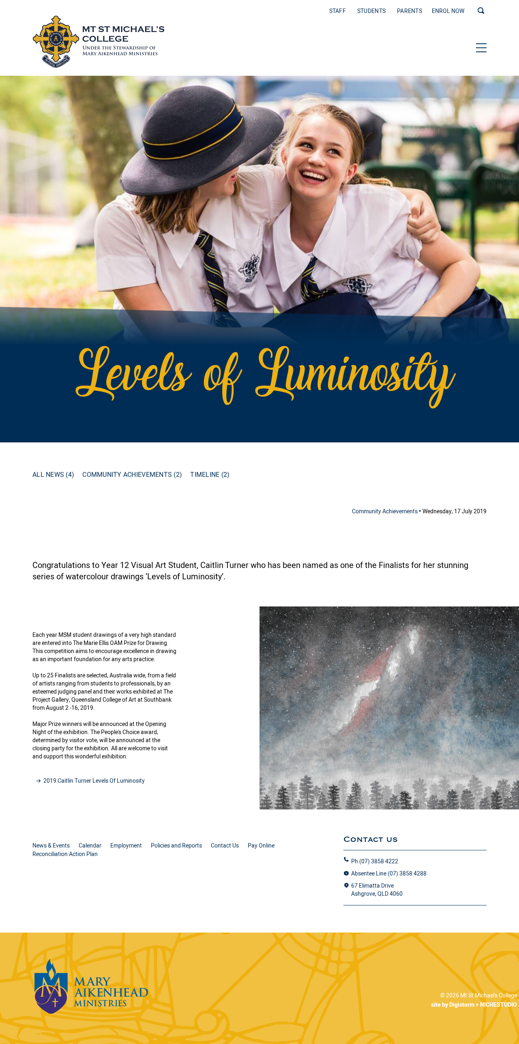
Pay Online (261, 845)
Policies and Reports (176, 845)
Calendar (90, 845)
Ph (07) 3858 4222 (374, 861)
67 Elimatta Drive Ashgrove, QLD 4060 (377, 890)
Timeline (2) (209, 474)
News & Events (51, 845)
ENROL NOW (448, 11)
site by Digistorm (452, 1005)
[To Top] (98, 41)
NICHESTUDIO (498, 1005)
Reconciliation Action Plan (65, 854)
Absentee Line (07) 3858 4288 (389, 873)
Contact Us (225, 845)
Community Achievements (385, 511)
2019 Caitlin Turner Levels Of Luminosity (94, 781)
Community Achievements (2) (132, 474)
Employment (126, 845)
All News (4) (53, 474)
